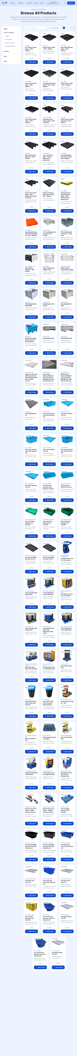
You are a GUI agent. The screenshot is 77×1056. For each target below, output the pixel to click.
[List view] (66, 28)
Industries (20, 3)
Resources (29, 3)
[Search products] (65, 3)
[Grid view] (64, 28)
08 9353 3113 (53, 2)
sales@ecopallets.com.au (53, 3)
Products (12, 3)
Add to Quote (32, 62)
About (36, 3)
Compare (31, 58)
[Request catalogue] (61, 3)
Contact (41, 3)
